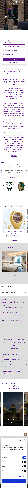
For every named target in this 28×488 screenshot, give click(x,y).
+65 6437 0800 (13, 312)
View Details (14, 240)
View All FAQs (14, 348)
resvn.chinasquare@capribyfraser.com (15, 315)
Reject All (14, 485)
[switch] (24, 462)
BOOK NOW (14, 59)
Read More (14, 155)
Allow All (14, 480)
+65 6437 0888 (8, 310)
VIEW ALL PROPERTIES (14, 388)
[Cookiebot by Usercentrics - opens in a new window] (20, 440)
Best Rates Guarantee (14, 62)
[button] (4, 185)
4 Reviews (18, 8)
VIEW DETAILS (14, 278)
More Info (21, 476)
